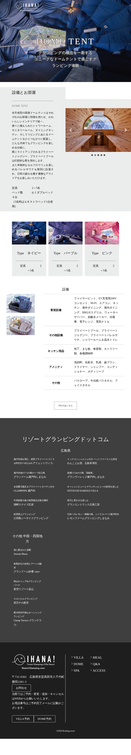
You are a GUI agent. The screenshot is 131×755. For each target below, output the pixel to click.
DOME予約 (44, 718)
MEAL (97, 657)
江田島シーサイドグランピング (31, 518)
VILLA (79, 657)
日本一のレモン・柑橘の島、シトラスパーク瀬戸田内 (93, 514)
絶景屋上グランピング (24, 514)
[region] (98, 132)
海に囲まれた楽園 (22, 550)
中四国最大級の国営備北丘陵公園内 (31, 500)
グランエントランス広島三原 (83, 504)
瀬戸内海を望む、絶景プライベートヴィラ (34, 459)
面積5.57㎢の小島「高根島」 (81, 473)
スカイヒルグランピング (25, 598)
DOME (78, 664)
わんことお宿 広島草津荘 (82, 463)
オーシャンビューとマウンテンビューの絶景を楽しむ (93, 486)
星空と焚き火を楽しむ (78, 500)
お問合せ (21, 687)
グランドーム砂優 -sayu (27, 571)
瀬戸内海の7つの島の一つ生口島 (29, 473)
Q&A (96, 664)
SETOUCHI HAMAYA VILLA (82, 490)
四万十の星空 (21, 602)
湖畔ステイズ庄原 (23, 504)
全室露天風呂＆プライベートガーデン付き (34, 486)
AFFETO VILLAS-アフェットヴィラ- (33, 463)
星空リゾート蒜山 (23, 589)
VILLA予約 (23, 718)
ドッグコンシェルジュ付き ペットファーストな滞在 (92, 459)
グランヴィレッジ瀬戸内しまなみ (85, 476)
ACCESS (99, 670)
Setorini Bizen (21, 554)
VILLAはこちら (65, 405)
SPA (76, 670)
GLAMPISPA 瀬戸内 (24, 490)
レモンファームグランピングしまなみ (88, 518)
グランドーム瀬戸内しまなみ (30, 476)
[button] (71, 130)
